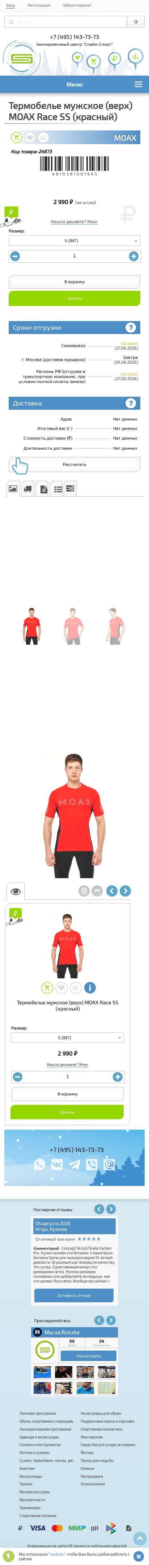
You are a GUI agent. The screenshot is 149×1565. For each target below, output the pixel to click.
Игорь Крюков (51, 1229)
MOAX (125, 137)
